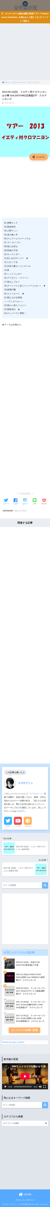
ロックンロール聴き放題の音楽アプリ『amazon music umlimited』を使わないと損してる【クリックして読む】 (25, 17)
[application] (25, 1076)
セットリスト (21, 510)
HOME (27, 1194)
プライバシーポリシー (25, 1200)
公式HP (19, 811)
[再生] (5, 1086)
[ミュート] (40, 1086)
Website (28, 826)
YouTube (18, 826)
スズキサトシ (36, 793)
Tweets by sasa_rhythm (13, 1042)
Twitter (8, 826)
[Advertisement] (25, 53)
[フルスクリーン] (44, 1086)
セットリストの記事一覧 (23, 1030)
